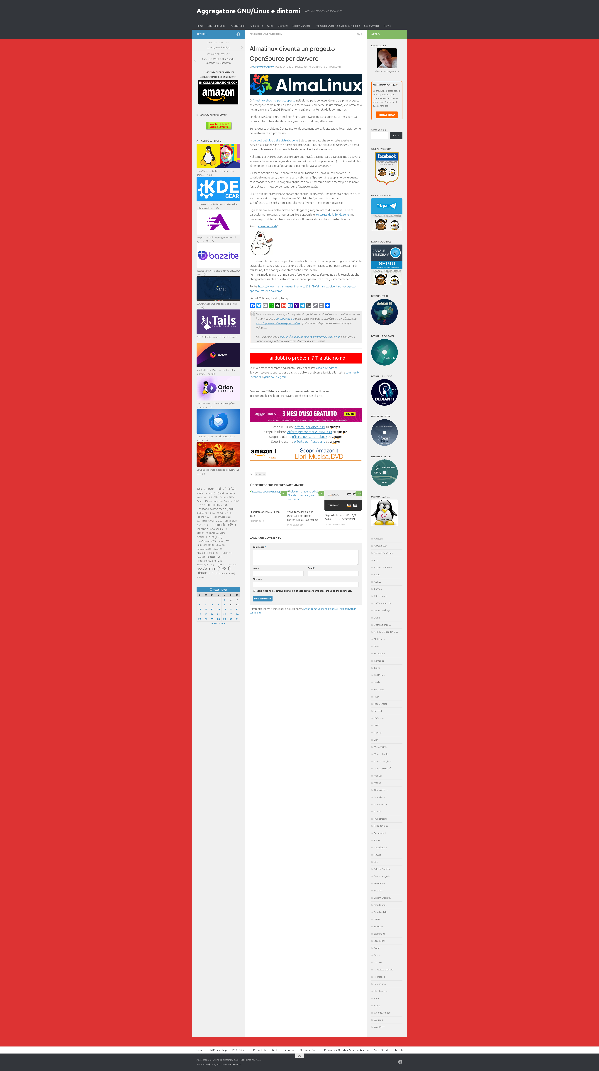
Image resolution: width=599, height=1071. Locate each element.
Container (231, 501)
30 (230, 619)
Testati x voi (380, 984)
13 (212, 609)
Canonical (227, 497)
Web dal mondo (382, 1012)
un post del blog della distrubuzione (275, 140)
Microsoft (218, 549)
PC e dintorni (380, 818)
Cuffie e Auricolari (383, 603)
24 (237, 614)
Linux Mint (205, 545)
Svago (377, 948)
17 (237, 609)
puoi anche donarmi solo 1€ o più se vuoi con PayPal (310, 336)
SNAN (377, 919)
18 (199, 614)
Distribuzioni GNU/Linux (266, 34)
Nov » (222, 623)
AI (200, 493)
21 (218, 614)
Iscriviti (387, 25)
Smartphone (380, 905)
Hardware (379, 689)
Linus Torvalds (206, 541)
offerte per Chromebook (309, 436)
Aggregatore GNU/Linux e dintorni (248, 11)
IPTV (376, 725)
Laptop (378, 732)
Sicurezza (283, 25)
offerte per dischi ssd (310, 427)
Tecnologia (379, 976)
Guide (270, 25)
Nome (257, 568)
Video (377, 1005)
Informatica (223, 525)
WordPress (379, 1027)
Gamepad (379, 660)
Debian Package (382, 610)
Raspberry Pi (205, 564)
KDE (202, 533)
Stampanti (379, 933)
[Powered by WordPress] (209, 1065)
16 (230, 609)
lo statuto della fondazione (332, 214)
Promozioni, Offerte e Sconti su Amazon (337, 25)
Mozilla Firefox (208, 552)
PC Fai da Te (256, 25)
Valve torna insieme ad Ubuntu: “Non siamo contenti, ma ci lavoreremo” (303, 515)
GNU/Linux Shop (216, 25)
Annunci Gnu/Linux (383, 553)
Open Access (380, 790)
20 (212, 614)
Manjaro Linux (204, 549)
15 (224, 609)
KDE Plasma (217, 533)
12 (206, 609)
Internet (378, 711)
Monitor (378, 775)
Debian (204, 504)
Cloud (202, 501)
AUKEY (377, 581)
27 (212, 619)
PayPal (377, 811)
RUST (232, 565)
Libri (376, 739)
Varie (376, 998)
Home (199, 25)
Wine (201, 577)
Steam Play (379, 941)
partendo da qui (285, 318)
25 (199, 619)
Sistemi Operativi (382, 897)
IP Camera (379, 718)
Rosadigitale (380, 847)
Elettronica (379, 639)
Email (311, 568)
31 (237, 619)
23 (230, 614)
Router (377, 854)
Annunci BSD (380, 545)
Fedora (203, 516)
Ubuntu (207, 573)
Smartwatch (380, 912)
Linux (223, 541)
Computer (216, 501)
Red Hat (221, 565)
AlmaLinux (260, 474)
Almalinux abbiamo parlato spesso (274, 100)
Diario (377, 617)
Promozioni (380, 833)
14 (218, 609)
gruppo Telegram (275, 376)
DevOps (203, 513)
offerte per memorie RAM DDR (309, 432)
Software (378, 926)
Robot (377, 840)
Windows (227, 573)
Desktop (220, 505)
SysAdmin (214, 568)
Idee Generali (380, 703)
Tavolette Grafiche (383, 969)
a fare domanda (267, 226)
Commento (259, 547)
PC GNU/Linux (237, 25)
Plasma (201, 557)
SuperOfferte (372, 25)
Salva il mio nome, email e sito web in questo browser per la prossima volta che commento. (304, 591)
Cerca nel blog (378, 130)
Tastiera (378, 962)
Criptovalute (380, 596)
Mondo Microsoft (383, 768)
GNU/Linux (379, 675)
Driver (214, 513)
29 (224, 619)
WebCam (379, 1020)
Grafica (202, 525)
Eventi (377, 646)
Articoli (201, 497)
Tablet (377, 955)
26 (206, 619)
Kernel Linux (209, 537)
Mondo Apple (381, 754)
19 (206, 614)
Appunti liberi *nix (383, 567)
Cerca (396, 135)
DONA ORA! (387, 114)
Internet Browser (212, 529)
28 (218, 619)
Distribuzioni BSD (382, 624)
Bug (212, 497)
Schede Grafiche (382, 869)
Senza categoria (382, 876)
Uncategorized (381, 991)
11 (199, 609)
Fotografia (379, 653)
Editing (225, 513)
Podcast (214, 556)
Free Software (221, 517)
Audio (377, 574)
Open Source (380, 804)
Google (230, 521)
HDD (376, 696)
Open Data (379, 797)
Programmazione (210, 560)
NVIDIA (227, 553)
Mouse (377, 783)
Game (202, 521)
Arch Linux (227, 493)
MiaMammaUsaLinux (263, 67)
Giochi (377, 668)
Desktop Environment (215, 509)
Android (212, 493)
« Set (214, 623)
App (376, 560)
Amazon (378, 538)
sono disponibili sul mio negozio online (278, 323)
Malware (220, 545)
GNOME (215, 520)
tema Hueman (234, 1064)
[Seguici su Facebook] (238, 34)
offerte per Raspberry (309, 441)
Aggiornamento (216, 489)
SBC (376, 862)
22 (224, 614)
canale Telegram (326, 367)
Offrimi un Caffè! (301, 25)
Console (378, 589)
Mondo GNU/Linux (383, 761)
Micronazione (381, 747)
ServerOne (379, 883)
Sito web (257, 579)
